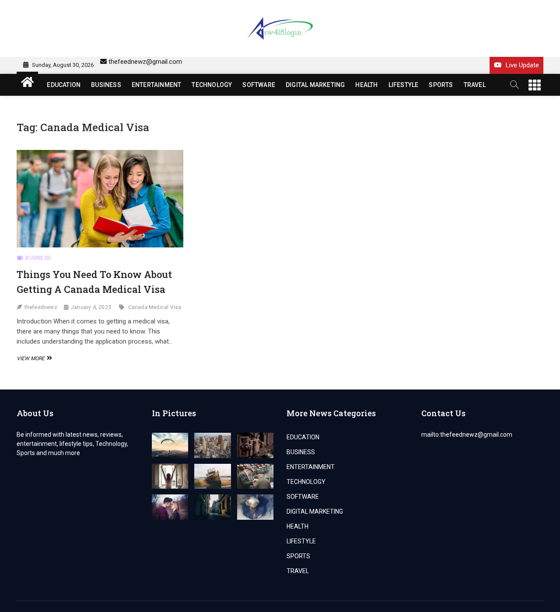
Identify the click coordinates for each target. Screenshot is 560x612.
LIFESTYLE (403, 84)
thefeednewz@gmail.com (145, 62)
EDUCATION (63, 84)
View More (33, 358)
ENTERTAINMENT (157, 84)
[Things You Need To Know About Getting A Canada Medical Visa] (100, 198)
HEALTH (366, 84)
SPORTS (441, 84)
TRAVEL (475, 84)
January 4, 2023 (91, 307)
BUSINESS (106, 84)
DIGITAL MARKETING (315, 84)
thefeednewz (40, 307)
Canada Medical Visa (155, 307)
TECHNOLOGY (212, 84)
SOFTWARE (258, 84)
